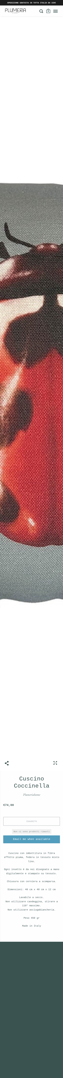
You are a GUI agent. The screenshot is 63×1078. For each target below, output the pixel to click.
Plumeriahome (31, 794)
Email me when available (31, 839)
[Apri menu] (55, 11)
